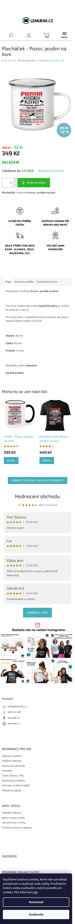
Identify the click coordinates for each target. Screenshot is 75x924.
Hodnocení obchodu (37, 496)
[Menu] (64, 35)
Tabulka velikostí (11, 813)
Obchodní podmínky (13, 781)
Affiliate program (11, 790)
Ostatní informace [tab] (47, 282)
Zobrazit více (37, 612)
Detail (11, 460)
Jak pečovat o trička (13, 823)
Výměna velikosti (11, 761)
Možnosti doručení (51, 171)
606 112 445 (14, 712)
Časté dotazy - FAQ (13, 776)
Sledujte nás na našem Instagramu (38, 629)
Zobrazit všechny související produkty (37, 480)
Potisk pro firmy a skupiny (17, 828)
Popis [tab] (8, 282)
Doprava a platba (11, 756)
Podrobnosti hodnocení (50, 61)
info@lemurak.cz (17, 706)
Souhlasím (36, 914)
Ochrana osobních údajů (15, 785)
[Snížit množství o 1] (16, 185)
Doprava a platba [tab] (24, 282)
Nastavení (36, 902)
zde (35, 892)
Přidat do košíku (36, 182)
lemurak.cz (14, 718)
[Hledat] (11, 35)
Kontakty (7, 771)
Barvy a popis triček (13, 818)
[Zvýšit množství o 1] (16, 180)
